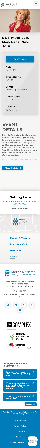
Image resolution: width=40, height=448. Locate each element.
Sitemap (20, 437)
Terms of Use (20, 420)
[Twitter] (24, 305)
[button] (20, 374)
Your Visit (18, 244)
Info (16, 250)
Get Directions (20, 208)
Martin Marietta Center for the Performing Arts (11, 4)
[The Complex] (19, 324)
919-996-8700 (20, 204)
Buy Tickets (18, 60)
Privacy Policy (20, 426)
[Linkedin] (32, 305)
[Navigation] (36, 3)
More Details (11, 168)
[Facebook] (8, 305)
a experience (20, 443)
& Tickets (20, 238)
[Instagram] (16, 305)
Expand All (30, 404)
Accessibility (20, 431)
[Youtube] (20, 310)
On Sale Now (12, 110)
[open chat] (32, 441)
